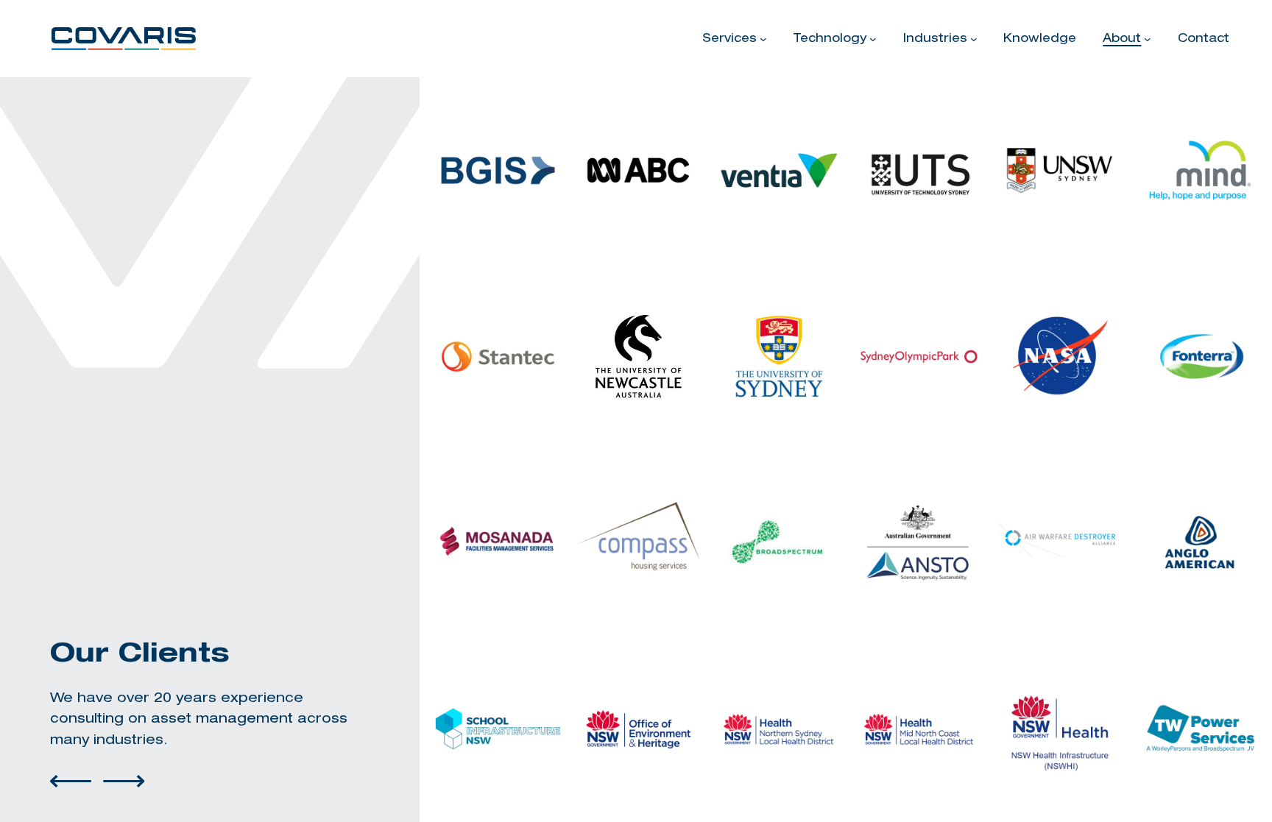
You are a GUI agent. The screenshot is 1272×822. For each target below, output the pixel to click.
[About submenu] (1147, 39)
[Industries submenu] (974, 39)
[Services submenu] (763, 39)
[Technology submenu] (873, 39)
